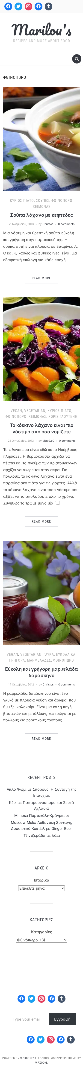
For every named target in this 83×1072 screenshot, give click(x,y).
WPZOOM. (41, 1062)
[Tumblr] (49, 6)
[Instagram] (29, 6)
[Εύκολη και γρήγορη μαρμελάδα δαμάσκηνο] (41, 592)
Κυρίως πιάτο (22, 200)
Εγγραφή (62, 1019)
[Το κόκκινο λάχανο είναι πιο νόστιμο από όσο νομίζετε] (41, 348)
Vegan (16, 411)
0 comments (66, 224)
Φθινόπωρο (61, 200)
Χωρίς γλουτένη (62, 416)
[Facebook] (8, 6)
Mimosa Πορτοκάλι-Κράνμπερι (41, 815)
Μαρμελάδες (39, 660)
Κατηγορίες (41, 931)
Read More (41, 278)
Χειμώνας (41, 206)
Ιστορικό (41, 880)
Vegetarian (34, 411)
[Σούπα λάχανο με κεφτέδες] (41, 138)
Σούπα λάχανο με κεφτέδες (41, 215)
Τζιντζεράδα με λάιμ (42, 835)
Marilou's (41, 29)
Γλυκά (49, 654)
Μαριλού (48, 440)
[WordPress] (52, 999)
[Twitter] (18, 6)
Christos (47, 224)
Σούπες (42, 200)
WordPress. (28, 1058)
